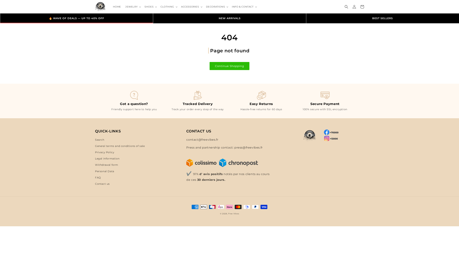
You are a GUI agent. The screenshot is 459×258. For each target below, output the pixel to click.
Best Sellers (382, 18)
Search (99, 139)
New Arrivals (230, 18)
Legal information (107, 158)
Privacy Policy (104, 152)
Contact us (102, 183)
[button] (132, 6)
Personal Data (104, 171)
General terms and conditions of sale (120, 146)
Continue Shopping (229, 66)
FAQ (98, 177)
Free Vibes (233, 213)
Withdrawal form (106, 164)
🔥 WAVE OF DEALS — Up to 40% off (76, 18)
